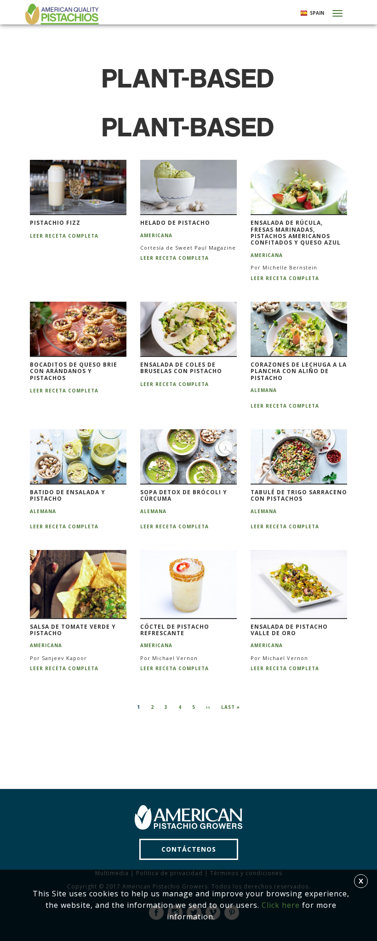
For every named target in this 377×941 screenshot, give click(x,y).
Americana (156, 235)
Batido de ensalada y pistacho (67, 496)
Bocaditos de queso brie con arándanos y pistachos (73, 371)
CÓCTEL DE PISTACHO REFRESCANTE (174, 630)
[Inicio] (61, 14)
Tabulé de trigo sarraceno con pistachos (299, 496)
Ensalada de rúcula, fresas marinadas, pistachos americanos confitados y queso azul (296, 233)
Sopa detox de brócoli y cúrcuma (183, 496)
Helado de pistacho (175, 223)
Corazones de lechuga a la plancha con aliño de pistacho (299, 371)
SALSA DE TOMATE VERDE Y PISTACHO (73, 630)
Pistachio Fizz (55, 223)
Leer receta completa (64, 236)
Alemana (264, 390)
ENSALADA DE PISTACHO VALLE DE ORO (289, 630)
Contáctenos (188, 849)
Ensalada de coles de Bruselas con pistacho (181, 368)
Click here (281, 905)
